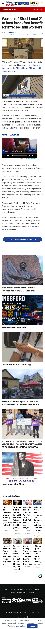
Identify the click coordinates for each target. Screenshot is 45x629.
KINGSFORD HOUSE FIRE (14, 327)
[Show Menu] (3, 3)
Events (12, 592)
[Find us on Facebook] (15, 617)
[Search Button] (42, 3)
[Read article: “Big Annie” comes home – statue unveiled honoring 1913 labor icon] (22, 270)
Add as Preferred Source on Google (23, 240)
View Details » (37, 9)
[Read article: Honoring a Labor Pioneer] (22, 467)
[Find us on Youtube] (27, 617)
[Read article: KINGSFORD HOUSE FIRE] (22, 310)
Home (6, 590)
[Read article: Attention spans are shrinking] (22, 347)
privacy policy (19, 626)
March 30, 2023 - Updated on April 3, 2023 (20, 35)
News (13, 590)
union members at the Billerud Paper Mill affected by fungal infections (22, 68)
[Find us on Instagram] (24, 617)
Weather (20, 590)
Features (36, 590)
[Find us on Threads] (18, 617)
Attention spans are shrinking (16, 364)
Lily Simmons (10, 32)
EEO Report (35, 612)
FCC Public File (25, 612)
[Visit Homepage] (22, 3)
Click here (31, 226)
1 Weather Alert (10, 9)
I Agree (32, 626)
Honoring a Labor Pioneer (14, 484)
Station (31, 592)
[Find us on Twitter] (21, 617)
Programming (22, 592)
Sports (28, 590)
